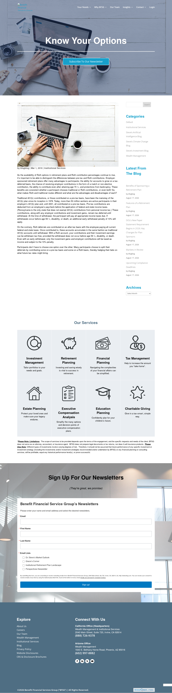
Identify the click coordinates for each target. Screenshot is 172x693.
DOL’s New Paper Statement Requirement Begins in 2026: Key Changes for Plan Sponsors (137, 228)
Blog (19, 645)
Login (152, 7)
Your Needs (83, 7)
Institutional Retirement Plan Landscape (43, 565)
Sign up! (86, 584)
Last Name (25, 541)
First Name (25, 528)
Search (147, 104)
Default (129, 122)
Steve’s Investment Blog (137, 150)
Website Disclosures (27, 653)
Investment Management (34, 360)
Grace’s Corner (32, 561)
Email (23, 516)
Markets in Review (134, 249)
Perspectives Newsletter (36, 568)
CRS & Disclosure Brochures (31, 656)
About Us (21, 626)
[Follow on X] (87, 661)
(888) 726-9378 (85, 635)
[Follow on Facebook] (77, 661)
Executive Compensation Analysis (68, 412)
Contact (140, 7)
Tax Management (138, 358)
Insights (126, 7)
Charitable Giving (137, 408)
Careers (21, 629)
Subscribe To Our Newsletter (86, 61)
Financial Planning (103, 360)
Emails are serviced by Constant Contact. (93, 578)
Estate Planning (34, 408)
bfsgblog (24, 168)
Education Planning (103, 410)
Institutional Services (54, 168)
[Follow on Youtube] (92, 661)
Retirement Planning (69, 360)
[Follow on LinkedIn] (82, 661)
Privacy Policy (24, 649)
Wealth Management (136, 155)
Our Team (115, 7)
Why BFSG (99, 7)
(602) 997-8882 (85, 653)
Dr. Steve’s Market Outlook (37, 557)
